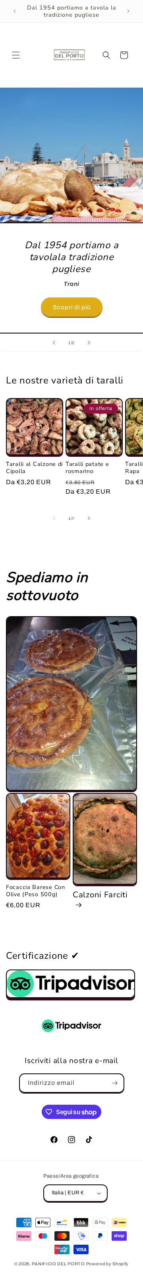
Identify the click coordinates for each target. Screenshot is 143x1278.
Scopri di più (72, 307)
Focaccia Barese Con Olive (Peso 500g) (35, 890)
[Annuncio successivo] (128, 11)
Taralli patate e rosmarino (87, 467)
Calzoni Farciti (100, 895)
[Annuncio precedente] (14, 11)
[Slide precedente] (54, 342)
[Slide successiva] (89, 342)
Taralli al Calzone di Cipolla (34, 467)
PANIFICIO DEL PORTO (58, 1263)
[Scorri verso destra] (89, 518)
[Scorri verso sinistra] (54, 518)
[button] (16, 55)
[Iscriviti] (115, 1083)
